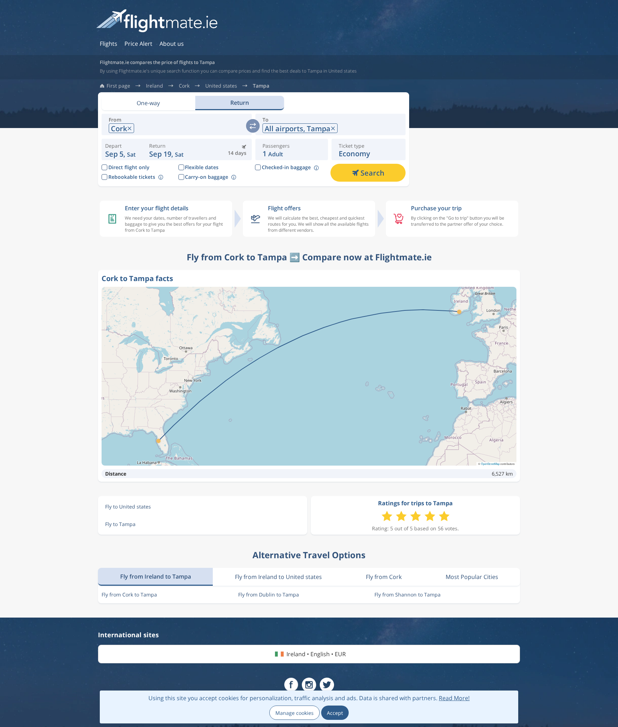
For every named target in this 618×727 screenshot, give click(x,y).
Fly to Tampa (120, 524)
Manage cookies (294, 712)
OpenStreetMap (490, 464)
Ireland (154, 86)
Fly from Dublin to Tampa (268, 594)
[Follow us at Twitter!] (327, 685)
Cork (184, 86)
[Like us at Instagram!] (309, 685)
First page (118, 86)
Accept (335, 712)
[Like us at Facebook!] (291, 685)
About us (172, 44)
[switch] (253, 126)
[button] (166, 149)
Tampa (261, 86)
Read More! (454, 698)
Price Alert (138, 44)
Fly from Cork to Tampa (129, 594)
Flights (108, 44)
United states (221, 86)
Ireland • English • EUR (316, 654)
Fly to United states (128, 506)
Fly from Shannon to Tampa (407, 594)
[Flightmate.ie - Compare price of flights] (156, 21)
